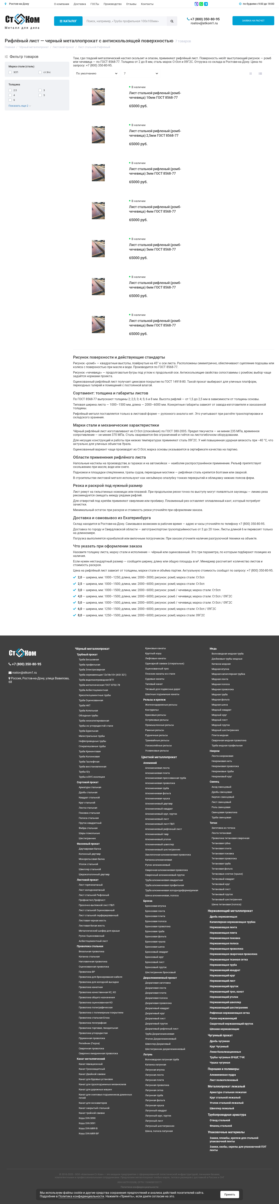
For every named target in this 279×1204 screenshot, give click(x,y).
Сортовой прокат (88, 782)
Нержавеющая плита (223, 932)
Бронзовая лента (155, 911)
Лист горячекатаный (91, 884)
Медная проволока (223, 689)
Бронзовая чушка (155, 941)
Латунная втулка (155, 1069)
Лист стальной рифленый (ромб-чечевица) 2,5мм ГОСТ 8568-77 (155, 133)
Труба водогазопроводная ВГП (96, 679)
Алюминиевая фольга (158, 793)
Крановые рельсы (155, 715)
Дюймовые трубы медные (227, 658)
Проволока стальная (90, 946)
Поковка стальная (89, 812)
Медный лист (220, 719)
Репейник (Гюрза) (89, 1043)
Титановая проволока (224, 858)
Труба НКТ (85, 705)
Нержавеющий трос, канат (227, 991)
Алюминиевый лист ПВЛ (159, 823)
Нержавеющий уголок (224, 996)
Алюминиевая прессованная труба (165, 778)
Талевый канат (154, 684)
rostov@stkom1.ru (204, 23)
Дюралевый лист (155, 1018)
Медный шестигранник (225, 730)
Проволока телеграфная (92, 1022)
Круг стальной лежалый (225, 1097)
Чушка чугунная (220, 1062)
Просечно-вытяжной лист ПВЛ (96, 905)
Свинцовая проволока (224, 812)
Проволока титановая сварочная (230, 838)
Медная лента (220, 679)
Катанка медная (221, 663)
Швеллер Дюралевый (158, 1043)
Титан (213, 822)
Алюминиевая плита (157, 773)
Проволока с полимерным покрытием (101, 1012)
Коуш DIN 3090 (87, 1118)
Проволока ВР (87, 971)
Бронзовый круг (154, 957)
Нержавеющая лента (223, 927)
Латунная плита (154, 1080)
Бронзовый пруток (156, 967)
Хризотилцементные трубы (95, 695)
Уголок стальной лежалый (227, 1102)
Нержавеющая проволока (226, 948)
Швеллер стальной (90, 869)
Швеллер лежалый (222, 1108)
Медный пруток (221, 725)
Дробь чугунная (220, 1041)
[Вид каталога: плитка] (250, 73)
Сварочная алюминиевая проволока (166, 870)
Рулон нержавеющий (223, 1018)
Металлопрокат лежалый (226, 1086)
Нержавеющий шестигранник (229, 1007)
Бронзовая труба (154, 931)
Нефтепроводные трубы (92, 741)
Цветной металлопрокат (159, 757)
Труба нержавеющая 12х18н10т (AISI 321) (102, 674)
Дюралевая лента (155, 987)
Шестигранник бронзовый (160, 972)
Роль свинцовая (221, 807)
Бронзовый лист (154, 962)
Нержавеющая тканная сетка (229, 959)
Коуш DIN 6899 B (88, 1128)
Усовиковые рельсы (157, 750)
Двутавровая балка (90, 848)
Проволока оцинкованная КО (96, 1002)
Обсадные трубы (88, 715)
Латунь (147, 1054)
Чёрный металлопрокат (92, 648)
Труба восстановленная (92, 766)
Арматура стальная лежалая (228, 1092)
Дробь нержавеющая (223, 916)
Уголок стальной (88, 864)
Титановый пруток (222, 894)
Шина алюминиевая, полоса (162, 895)
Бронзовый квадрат (156, 951)
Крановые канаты (155, 648)
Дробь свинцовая (222, 792)
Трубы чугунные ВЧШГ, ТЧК (227, 1057)
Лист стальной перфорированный (98, 915)
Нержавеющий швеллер (225, 1002)
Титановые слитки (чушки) (227, 873)
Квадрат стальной (89, 797)
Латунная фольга (155, 1100)
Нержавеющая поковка (225, 938)
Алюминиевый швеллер (159, 844)
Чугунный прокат (220, 1035)
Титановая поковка (223, 853)
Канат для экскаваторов (93, 1102)
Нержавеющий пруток (224, 986)
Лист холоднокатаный (92, 890)
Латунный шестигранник (159, 1125)
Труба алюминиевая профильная (164, 885)
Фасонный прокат (88, 843)
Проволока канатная (91, 987)
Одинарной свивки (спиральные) (164, 663)
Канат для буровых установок (96, 1079)
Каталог (70, 21)
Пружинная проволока (92, 1038)
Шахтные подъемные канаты (162, 694)
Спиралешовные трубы (92, 746)
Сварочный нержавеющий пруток (231, 1023)
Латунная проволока (157, 1085)
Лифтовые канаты (155, 658)
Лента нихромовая (222, 756)
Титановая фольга (222, 868)
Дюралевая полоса (156, 998)
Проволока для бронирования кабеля (100, 976)
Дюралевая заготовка (158, 982)
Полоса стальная (89, 818)
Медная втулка (220, 669)
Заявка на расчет (253, 20)
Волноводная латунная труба (162, 1059)
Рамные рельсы (154, 730)
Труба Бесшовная (89, 659)
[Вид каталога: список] (260, 73)
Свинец (214, 781)
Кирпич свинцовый (223, 797)
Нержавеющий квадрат (225, 970)
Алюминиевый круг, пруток (161, 813)
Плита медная (220, 735)
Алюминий (150, 762)
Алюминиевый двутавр (159, 803)
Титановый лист (221, 889)
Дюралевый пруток (156, 1023)
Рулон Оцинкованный (91, 935)
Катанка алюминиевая (158, 859)
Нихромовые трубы (223, 771)
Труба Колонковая (89, 756)
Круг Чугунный (219, 1046)
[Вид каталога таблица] (270, 73)
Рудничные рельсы (156, 735)
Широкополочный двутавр (94, 874)
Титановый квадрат (223, 879)
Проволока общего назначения (97, 997)
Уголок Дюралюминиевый (160, 1038)
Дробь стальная (88, 792)
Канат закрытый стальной (94, 1108)
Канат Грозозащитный (92, 1069)
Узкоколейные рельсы (158, 745)
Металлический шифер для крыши (99, 930)
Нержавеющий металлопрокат (230, 911)
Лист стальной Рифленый (94, 895)
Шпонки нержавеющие (224, 1029)
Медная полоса (221, 684)
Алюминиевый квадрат (159, 808)
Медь (213, 648)
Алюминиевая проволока (160, 783)
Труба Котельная (88, 710)
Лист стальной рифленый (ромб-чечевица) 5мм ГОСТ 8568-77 (155, 247)
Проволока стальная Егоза (94, 1017)
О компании (61, 4)
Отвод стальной (220, 1120)
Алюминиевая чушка (157, 798)
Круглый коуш (153, 653)
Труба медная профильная (227, 745)
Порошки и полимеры (223, 1069)
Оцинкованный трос (157, 668)
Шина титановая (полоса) (226, 904)
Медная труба (220, 694)
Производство (113, 4)
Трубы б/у (84, 771)
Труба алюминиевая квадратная (164, 880)
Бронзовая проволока (157, 926)
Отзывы (131, 4)
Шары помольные (89, 833)
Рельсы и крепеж (154, 699)
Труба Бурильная (88, 730)
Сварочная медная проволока (229, 740)
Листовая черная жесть (92, 920)
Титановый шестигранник (227, 899)
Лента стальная (88, 807)
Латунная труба (154, 1095)
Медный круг (219, 715)
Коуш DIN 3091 (87, 1123)
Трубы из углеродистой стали (96, 725)
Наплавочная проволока (93, 961)
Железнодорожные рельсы (161, 704)
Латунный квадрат (156, 1110)
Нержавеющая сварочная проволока (233, 954)
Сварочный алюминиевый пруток (165, 875)
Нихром (215, 750)
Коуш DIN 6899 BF (89, 1133)
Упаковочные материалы (226, 1132)
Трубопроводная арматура (227, 1114)
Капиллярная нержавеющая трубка (232, 921)
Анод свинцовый (221, 786)
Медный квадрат (221, 709)
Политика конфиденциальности (139, 1187)
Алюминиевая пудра (223, 1074)
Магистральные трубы (92, 736)
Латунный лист (154, 1120)
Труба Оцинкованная (91, 700)
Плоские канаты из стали (160, 673)
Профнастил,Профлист (92, 900)
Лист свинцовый (221, 802)
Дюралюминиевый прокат (160, 977)
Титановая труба (221, 863)
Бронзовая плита (155, 916)
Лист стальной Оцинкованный (97, 910)
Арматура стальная (90, 787)
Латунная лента (154, 1074)
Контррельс (152, 709)
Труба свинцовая (221, 817)
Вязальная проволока (91, 951)
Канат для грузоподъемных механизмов (102, 1084)
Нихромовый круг (222, 776)
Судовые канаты (154, 678)
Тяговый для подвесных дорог (162, 689)
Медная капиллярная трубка (228, 674)
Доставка (80, 4)
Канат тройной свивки (92, 1113)
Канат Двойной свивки (92, 1074)
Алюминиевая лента (157, 767)
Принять (229, 1194)
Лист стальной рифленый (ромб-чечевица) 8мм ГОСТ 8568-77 (155, 323)
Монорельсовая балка (92, 859)
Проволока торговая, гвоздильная (98, 1028)
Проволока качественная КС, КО (97, 992)
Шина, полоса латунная (159, 1131)
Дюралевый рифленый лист (161, 1028)
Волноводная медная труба (228, 653)
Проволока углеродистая (93, 1033)
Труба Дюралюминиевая (159, 1033)
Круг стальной (87, 802)
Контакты (147, 4)
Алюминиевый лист (157, 819)
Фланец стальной (221, 1125)
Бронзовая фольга (155, 936)
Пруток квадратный (90, 823)
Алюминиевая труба (157, 788)
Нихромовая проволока (225, 766)
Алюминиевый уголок (158, 839)
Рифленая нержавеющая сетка (230, 1012)
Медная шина (220, 704)
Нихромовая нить (222, 761)
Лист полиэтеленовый (224, 1080)
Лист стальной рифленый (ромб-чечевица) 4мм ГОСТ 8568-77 (155, 209)
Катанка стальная (89, 956)
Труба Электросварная (92, 669)
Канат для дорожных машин (95, 1089)
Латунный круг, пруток (158, 1115)
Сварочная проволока (91, 1048)
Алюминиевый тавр (157, 834)
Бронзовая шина (155, 946)
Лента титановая (221, 833)
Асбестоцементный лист (93, 941)
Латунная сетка (154, 1090)
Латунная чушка (154, 1105)
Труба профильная (89, 664)
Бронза (147, 900)
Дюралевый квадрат (157, 1008)
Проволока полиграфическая (96, 1007)
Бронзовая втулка (155, 905)
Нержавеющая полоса (224, 943)
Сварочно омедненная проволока (98, 1053)
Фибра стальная (88, 828)
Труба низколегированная (94, 720)
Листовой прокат (88, 879)
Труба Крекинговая (90, 751)
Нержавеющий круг (222, 975)
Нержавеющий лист (222, 980)
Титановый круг (221, 884)
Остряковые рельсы (157, 719)
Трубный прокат (87, 654)
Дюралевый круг (155, 1013)
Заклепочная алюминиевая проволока (168, 854)
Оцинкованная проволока (94, 966)
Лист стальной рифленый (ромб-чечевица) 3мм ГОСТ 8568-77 (155, 171)
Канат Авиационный (91, 1064)
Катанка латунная (155, 1064)
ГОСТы (95, 4)
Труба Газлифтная (89, 761)
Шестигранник (87, 838)
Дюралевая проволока (158, 1003)
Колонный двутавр (90, 853)
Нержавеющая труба (223, 964)
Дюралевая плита (155, 992)
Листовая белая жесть (92, 925)
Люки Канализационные (225, 1051)
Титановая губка (221, 843)
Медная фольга (220, 699)
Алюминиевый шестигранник (162, 849)
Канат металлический (91, 1058)
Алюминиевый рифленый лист (163, 829)
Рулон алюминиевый (157, 864)
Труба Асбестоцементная (93, 690)
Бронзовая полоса (155, 921)
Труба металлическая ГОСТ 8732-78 (99, 685)
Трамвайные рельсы (157, 740)
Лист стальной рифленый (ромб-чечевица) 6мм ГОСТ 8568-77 (155, 285)
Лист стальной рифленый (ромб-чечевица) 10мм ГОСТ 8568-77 (155, 95)
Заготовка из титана (223, 827)
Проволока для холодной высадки (99, 982)
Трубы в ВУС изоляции (92, 776)
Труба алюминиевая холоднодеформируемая (171, 890)
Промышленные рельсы (159, 725)
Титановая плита (221, 848)
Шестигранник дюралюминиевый (165, 1049)
